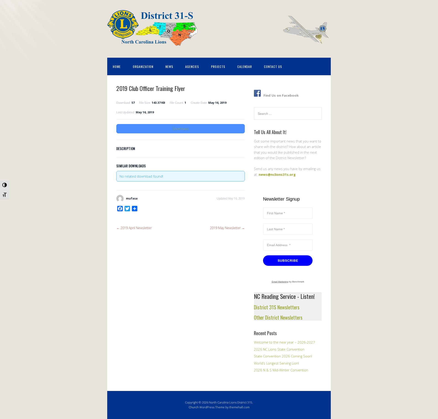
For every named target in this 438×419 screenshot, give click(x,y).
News (169, 66)
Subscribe (288, 260)
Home (117, 66)
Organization (143, 66)
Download (180, 128)
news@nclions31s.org (277, 174)
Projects (218, 66)
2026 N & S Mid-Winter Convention (281, 370)
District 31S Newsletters (277, 307)
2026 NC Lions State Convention (279, 349)
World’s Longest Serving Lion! (276, 363)
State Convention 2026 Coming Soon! (283, 356)
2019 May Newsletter (227, 228)
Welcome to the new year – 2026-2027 (284, 342)
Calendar (244, 66)
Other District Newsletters (278, 317)
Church (194, 407)
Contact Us (273, 66)
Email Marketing (280, 281)
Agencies (192, 66)
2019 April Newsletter (134, 228)
